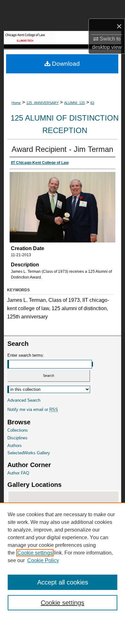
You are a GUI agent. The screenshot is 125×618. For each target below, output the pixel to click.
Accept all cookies (62, 582)
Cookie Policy (43, 560)
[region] (62, 560)
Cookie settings (35, 552)
